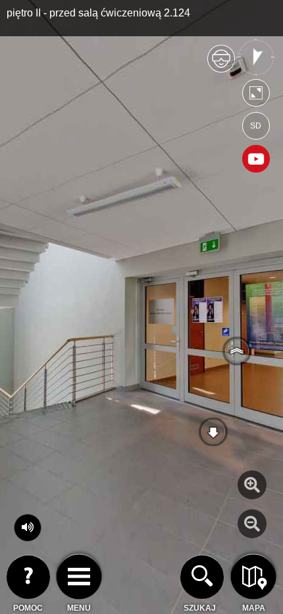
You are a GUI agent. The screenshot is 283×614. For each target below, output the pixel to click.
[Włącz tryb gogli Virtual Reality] (221, 64)
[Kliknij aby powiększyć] (252, 484)
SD (255, 125)
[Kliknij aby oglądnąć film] (256, 160)
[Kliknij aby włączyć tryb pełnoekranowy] (256, 95)
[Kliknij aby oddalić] (252, 523)
